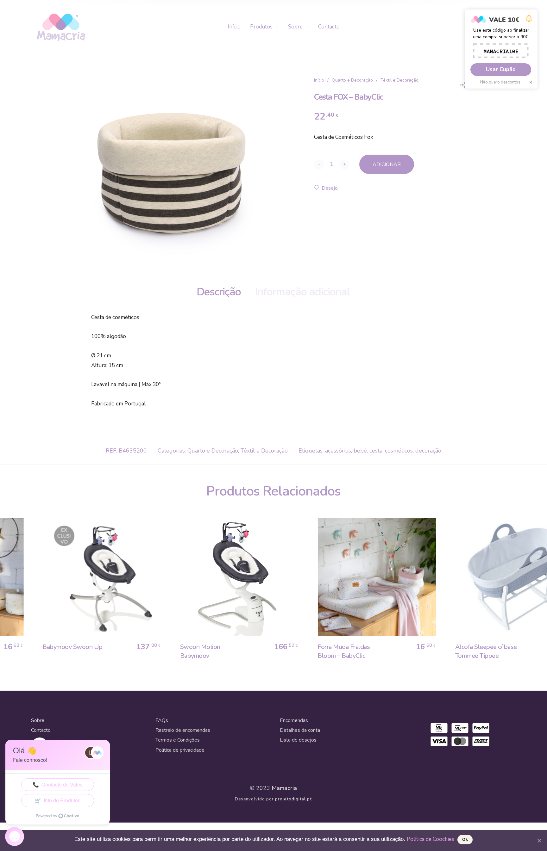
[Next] (525, 593)
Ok (465, 839)
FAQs (161, 720)
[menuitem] (239, 27)
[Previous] (22, 593)
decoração (428, 450)
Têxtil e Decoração (399, 80)
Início (319, 80)
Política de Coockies (430, 839)
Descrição (219, 292)
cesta (375, 450)
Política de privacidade (179, 750)
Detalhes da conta (300, 730)
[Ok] (539, 840)
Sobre (37, 720)
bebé (360, 450)
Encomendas (294, 720)
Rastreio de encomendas (182, 730)
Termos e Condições (177, 740)
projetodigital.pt (293, 799)
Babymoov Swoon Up (68, 647)
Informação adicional (302, 292)
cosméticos (399, 450)
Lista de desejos (298, 740)
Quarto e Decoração (352, 80)
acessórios (338, 450)
